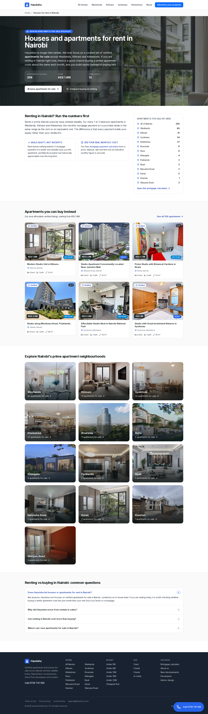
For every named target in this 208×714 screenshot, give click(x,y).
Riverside (89, 672)
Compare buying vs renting (83, 89)
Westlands (97, 5)
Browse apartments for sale (41, 89)
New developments (170, 672)
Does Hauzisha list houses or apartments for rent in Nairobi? (104, 592)
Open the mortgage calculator (152, 188)
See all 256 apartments (168, 216)
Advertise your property (169, 5)
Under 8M (111, 668)
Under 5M (110, 664)
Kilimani (110, 5)
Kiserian (69, 688)
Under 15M (111, 676)
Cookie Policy (59, 701)
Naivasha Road (73, 684)
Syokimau (122, 5)
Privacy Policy (45, 701)
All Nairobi (70, 664)
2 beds (136, 668)
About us (165, 668)
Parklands (70, 680)
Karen (87, 684)
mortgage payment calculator (104, 146)
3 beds (136, 672)
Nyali (87, 680)
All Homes (83, 5)
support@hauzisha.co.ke (78, 701)
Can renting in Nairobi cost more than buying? (103, 618)
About (149, 5)
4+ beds (137, 676)
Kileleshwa (136, 5)
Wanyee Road (91, 688)
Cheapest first (112, 684)
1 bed (136, 664)
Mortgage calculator (170, 664)
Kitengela (89, 676)
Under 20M (111, 680)
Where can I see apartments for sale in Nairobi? (103, 628)
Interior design (167, 680)
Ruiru (68, 676)
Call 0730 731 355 (35, 682)
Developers (166, 676)
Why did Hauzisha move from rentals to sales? (103, 609)
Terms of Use (30, 701)
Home (27, 13)
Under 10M (111, 672)
